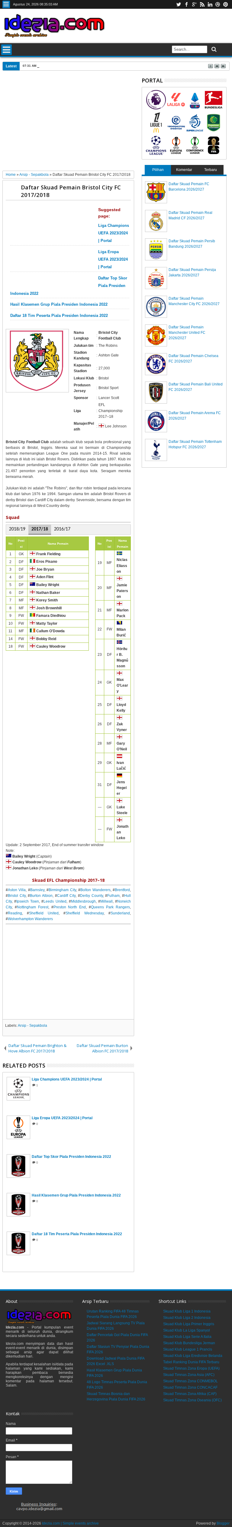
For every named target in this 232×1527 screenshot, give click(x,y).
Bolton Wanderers (95, 890)
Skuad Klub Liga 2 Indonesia (187, 1318)
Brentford (122, 890)
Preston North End (69, 907)
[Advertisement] (68, 123)
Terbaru (210, 170)
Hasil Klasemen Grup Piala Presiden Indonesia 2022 (59, 304)
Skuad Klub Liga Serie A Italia (187, 1337)
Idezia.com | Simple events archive (70, 1523)
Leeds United (55, 901)
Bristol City (17, 896)
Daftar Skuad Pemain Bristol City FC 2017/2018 (71, 190)
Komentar (184, 170)
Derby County (91, 896)
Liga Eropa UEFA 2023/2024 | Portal (113, 259)
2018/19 (17, 529)
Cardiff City (66, 896)
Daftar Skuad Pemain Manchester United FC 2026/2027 (187, 332)
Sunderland (120, 913)
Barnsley (37, 890)
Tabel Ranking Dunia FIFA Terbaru (191, 1362)
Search (213, 49)
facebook (186, 4)
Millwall (106, 901)
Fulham (113, 896)
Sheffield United (44, 913)
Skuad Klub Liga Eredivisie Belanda (192, 1356)
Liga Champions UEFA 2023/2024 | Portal (113, 233)
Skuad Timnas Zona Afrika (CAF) (190, 1394)
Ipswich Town (27, 901)
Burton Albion (41, 896)
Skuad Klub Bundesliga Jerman (189, 1343)
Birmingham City (62, 890)
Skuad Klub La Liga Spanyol (186, 1330)
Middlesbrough (83, 901)
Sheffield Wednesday (85, 913)
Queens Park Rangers (110, 907)
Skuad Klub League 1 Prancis (187, 1349)
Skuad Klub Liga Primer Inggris (188, 1324)
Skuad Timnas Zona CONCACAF (190, 1387)
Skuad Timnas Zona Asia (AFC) (188, 1375)
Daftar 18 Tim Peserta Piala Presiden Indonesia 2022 (59, 316)
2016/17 (62, 529)
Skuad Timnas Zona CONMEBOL (190, 1381)
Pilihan (158, 170)
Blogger (223, 1523)
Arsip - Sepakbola (32, 1025)
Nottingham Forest (32, 907)
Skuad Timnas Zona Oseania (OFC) (192, 1400)
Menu (6, 4)
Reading (15, 913)
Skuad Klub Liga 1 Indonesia (187, 1311)
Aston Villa (17, 890)
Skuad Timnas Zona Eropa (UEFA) (191, 1368)
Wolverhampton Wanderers (30, 919)
